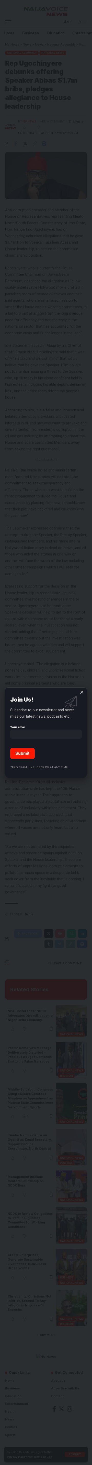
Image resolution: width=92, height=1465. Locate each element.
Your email (17, 727)
